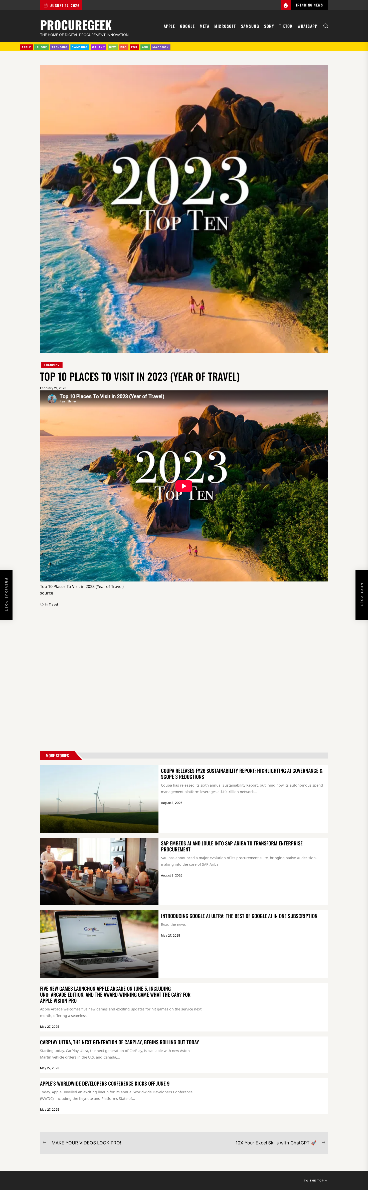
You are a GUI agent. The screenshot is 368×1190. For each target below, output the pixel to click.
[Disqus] (184, 676)
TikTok (286, 26)
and (145, 47)
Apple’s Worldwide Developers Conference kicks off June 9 (104, 1083)
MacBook (160, 47)
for (134, 47)
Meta (204, 26)
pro (123, 47)
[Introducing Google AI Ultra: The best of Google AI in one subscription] (99, 944)
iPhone (41, 47)
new (112, 47)
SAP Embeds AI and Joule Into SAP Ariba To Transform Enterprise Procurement (232, 846)
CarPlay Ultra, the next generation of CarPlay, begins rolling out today (119, 1042)
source (46, 593)
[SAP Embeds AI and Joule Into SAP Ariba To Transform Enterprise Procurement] (99, 871)
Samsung (250, 26)
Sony (269, 26)
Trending (52, 364)
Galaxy (98, 47)
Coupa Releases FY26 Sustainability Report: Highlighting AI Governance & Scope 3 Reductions (242, 773)
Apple (169, 26)
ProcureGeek (76, 24)
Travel (53, 604)
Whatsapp (307, 26)
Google (187, 26)
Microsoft (225, 26)
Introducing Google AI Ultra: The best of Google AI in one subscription (239, 916)
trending (60, 47)
